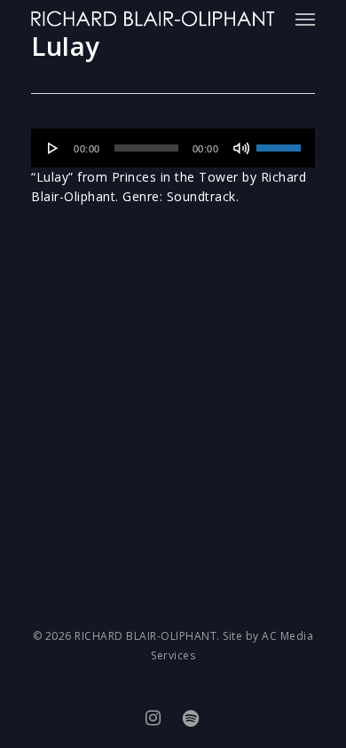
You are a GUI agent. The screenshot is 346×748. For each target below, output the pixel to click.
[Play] (53, 148)
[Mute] (241, 148)
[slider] (281, 141)
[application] (173, 148)
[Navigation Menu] (305, 18)
